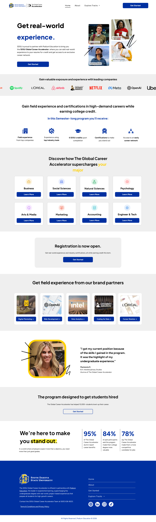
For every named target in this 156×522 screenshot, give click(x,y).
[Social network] (90, 504)
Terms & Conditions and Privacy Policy (34, 507)
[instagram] (104, 504)
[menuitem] (68, 6)
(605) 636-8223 (67, 501)
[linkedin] (97, 504)
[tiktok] (111, 504)
